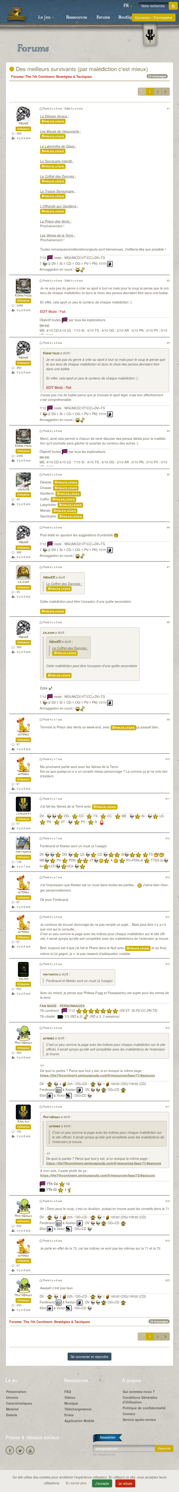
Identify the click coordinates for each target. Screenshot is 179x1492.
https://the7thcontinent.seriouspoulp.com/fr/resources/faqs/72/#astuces (97, 1175)
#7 (168, 567)
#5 (168, 474)
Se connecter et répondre (89, 1356)
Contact (129, 1413)
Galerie (11, 1415)
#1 (168, 108)
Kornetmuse (23, 295)
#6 (168, 527)
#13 (167, 877)
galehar (23, 582)
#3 (168, 343)
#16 (167, 1028)
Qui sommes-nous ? (139, 1391)
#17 (167, 1106)
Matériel (12, 1409)
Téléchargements (78, 1409)
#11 (167, 798)
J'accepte (102, 1483)
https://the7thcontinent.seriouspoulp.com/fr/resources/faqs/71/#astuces (97, 1075)
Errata (69, 1415)
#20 (167, 1280)
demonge (23, 734)
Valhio (23, 979)
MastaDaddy (23, 1043)
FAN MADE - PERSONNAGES (62, 1005)
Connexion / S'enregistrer (153, 17)
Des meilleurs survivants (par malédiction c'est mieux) (81, 69)
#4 (168, 431)
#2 (168, 280)
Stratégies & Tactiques (74, 76)
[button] (128, 6)
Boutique (127, 17)
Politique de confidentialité (144, 1408)
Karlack (23, 1121)
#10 (167, 759)
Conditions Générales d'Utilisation (140, 1399)
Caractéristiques (19, 1403)
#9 (168, 719)
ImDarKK (49, 577)
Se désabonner (104, 1454)
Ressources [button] (76, 17)
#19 (167, 1240)
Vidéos (69, 1397)
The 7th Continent (39, 76)
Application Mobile (79, 1420)
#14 (167, 917)
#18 (167, 1201)
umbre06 (23, 489)
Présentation (16, 1391)
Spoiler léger (53, 121)
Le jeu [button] (45, 17)
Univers (12, 1397)
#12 (167, 838)
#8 (168, 622)
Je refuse (125, 1483)
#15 (167, 964)
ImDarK (23, 123)
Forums (103, 17)
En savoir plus (76, 1483)
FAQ (67, 1391)
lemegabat (23, 814)
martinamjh (23, 852)
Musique (71, 1403)
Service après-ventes (139, 1419)
